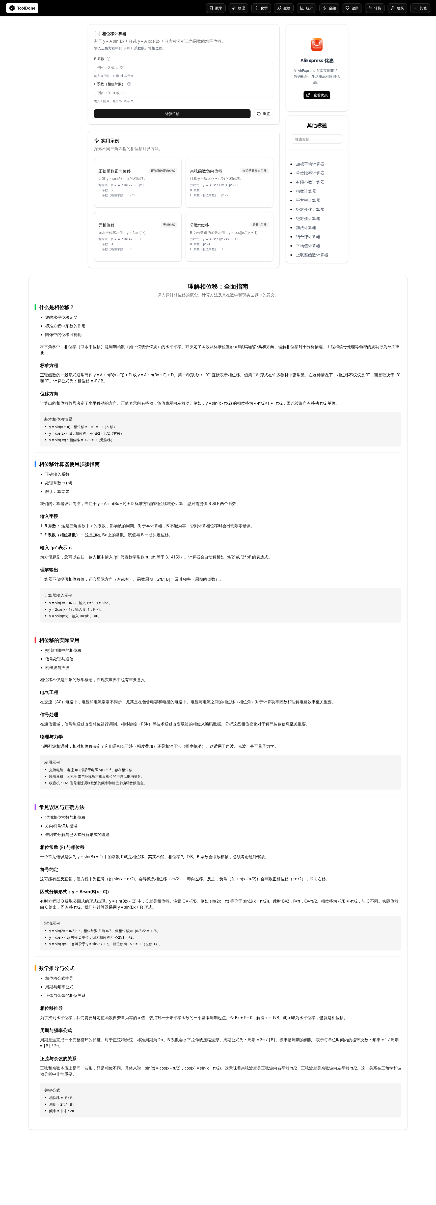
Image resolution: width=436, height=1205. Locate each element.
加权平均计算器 (310, 164)
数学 (218, 8)
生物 (286, 8)
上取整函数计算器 (312, 255)
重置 (266, 113)
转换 (377, 8)
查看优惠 (321, 95)
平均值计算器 (308, 245)
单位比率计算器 (310, 173)
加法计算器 (306, 227)
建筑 (400, 8)
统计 (309, 8)
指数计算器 (306, 191)
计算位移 (172, 113)
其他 (423, 8)
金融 (332, 8)
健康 (355, 8)
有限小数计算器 (310, 182)
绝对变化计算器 (310, 209)
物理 (241, 8)
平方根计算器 (308, 200)
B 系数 (99, 59)
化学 (264, 8)
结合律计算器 (308, 236)
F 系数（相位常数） (109, 84)
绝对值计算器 (308, 218)
